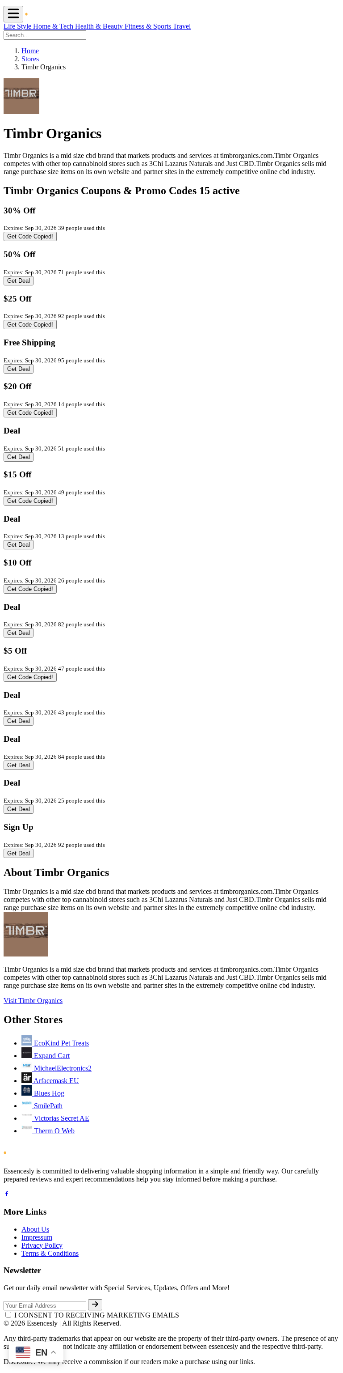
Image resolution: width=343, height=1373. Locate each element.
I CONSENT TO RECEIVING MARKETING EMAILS (96, 1315)
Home (30, 51)
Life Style (18, 26)
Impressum (36, 1237)
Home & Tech (54, 26)
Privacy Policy (42, 1245)
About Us (35, 1229)
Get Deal (18, 280)
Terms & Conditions (50, 1253)
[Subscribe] (95, 1304)
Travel (182, 26)
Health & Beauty (100, 26)
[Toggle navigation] (13, 14)
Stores (30, 59)
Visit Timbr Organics (33, 1000)
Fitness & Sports (149, 26)
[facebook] (7, 1194)
